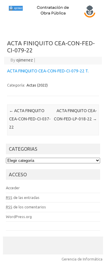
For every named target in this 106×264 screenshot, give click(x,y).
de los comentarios (26, 207)
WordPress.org (19, 217)
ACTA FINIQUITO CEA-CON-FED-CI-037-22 (30, 118)
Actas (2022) (37, 85)
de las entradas (22, 197)
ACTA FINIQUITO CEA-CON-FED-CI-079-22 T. (48, 71)
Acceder (13, 188)
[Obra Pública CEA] (53, 16)
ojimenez (24, 60)
